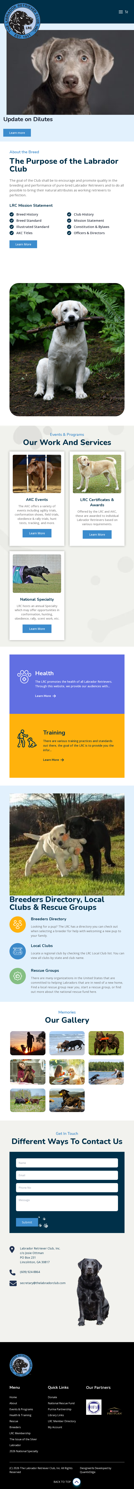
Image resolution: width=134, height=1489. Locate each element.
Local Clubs (42, 1015)
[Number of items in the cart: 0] (126, 11)
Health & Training (20, 1484)
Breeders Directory (48, 988)
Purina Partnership (59, 1478)
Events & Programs (21, 1478)
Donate (52, 1466)
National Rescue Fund (61, 1472)
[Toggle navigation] (121, 11)
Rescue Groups (45, 1039)
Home (13, 1466)
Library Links (56, 1484)
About (13, 1472)
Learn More (18, 202)
